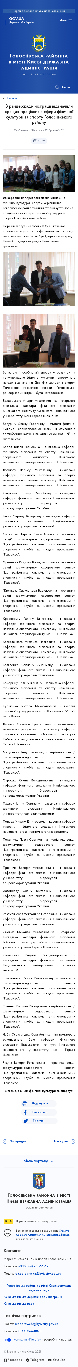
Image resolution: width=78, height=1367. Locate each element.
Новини (12, 98)
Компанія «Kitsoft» (27, 1339)
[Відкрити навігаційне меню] (70, 21)
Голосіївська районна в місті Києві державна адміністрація (39, 1288)
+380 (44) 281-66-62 (33, 1266)
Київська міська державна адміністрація (33, 1297)
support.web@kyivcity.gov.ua (36, 1324)
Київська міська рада (19, 1304)
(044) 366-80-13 (30, 1331)
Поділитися (39, 1112)
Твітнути (38, 1120)
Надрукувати (40, 1103)
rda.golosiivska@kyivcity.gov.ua (38, 1274)
